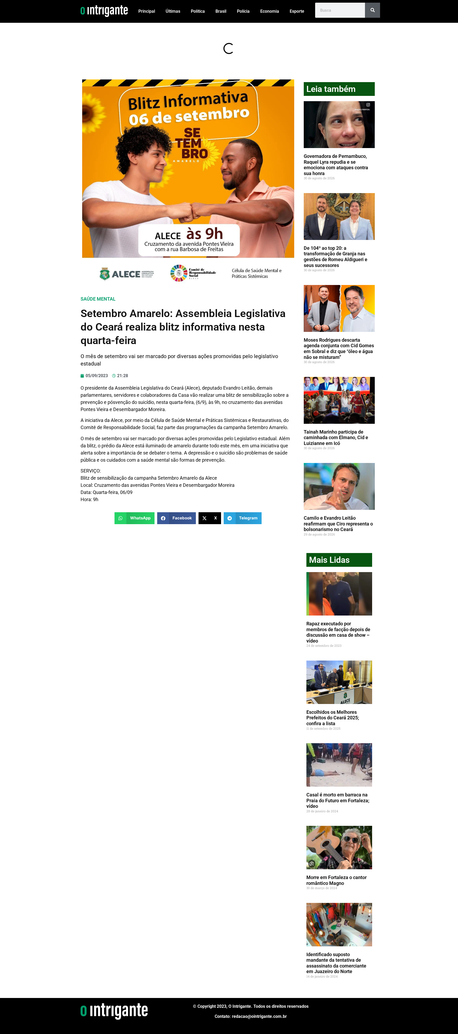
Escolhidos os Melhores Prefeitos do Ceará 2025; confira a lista (332, 717)
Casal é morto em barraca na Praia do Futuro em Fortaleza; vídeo (337, 800)
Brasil (220, 11)
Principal (146, 11)
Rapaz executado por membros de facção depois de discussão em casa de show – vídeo (338, 632)
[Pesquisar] (372, 10)
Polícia (243, 11)
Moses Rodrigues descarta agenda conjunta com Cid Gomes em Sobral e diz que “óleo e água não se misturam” (339, 348)
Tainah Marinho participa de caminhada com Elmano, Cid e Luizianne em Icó (336, 437)
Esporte (297, 11)
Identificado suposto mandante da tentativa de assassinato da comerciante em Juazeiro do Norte (336, 963)
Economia (269, 11)
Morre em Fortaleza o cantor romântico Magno (336, 880)
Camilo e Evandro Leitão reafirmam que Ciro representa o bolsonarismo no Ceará (338, 523)
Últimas (173, 11)
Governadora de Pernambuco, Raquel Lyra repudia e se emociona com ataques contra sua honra (336, 164)
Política (198, 11)
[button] (134, 518)
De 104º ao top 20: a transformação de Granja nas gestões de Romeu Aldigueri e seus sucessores (335, 256)
